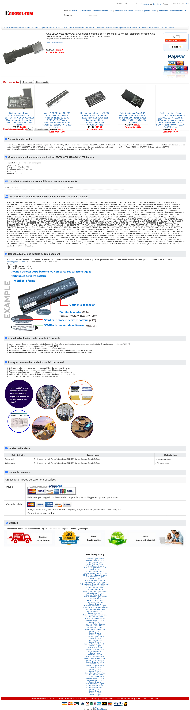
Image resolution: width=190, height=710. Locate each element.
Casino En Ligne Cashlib (95, 649)
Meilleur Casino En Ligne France (95, 573)
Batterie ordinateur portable (21, 28)
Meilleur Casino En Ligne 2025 (95, 582)
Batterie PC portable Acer (81, 11)
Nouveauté (57, 22)
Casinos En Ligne (95, 599)
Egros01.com (101, 709)
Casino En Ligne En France (95, 580)
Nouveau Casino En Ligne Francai (95, 608)
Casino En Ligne (95, 570)
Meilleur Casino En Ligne (95, 560)
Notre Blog (99, 22)
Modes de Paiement (107, 699)
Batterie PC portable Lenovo (145, 11)
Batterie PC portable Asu (102, 11)
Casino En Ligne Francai (95, 559)
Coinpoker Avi (95, 664)
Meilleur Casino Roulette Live (95, 618)
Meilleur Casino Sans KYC (95, 657)
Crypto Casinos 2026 (95, 651)
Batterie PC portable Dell (124, 11)
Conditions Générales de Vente (43, 699)
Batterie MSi (163, 11)
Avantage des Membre (124, 699)
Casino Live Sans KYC (95, 655)
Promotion (86, 22)
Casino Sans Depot (95, 613)
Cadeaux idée (71, 22)
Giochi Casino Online (95, 628)
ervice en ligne (178, 4)
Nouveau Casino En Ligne (95, 595)
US (94, 707)
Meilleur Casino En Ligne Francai (95, 591)
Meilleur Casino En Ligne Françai (95, 597)
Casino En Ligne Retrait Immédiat (95, 615)
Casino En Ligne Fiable (95, 589)
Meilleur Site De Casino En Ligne (95, 575)
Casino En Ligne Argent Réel (95, 609)
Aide (187, 4)
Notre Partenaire (141, 699)
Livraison (94, 699)
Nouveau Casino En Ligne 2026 (95, 644)
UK (96, 707)
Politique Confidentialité (65, 699)
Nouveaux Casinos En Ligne (95, 624)
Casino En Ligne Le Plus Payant (95, 629)
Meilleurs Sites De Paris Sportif (95, 658)
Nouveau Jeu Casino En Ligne (95, 606)
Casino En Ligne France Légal (95, 568)
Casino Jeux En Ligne (95, 611)
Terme (165, 4)
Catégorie (13, 21)
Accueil (31, 22)
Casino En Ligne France (95, 562)
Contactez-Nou (82, 699)
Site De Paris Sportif (95, 602)
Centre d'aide (43, 22)
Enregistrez (157, 4)
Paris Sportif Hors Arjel (95, 600)
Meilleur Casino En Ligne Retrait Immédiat (95, 584)
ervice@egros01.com (16, 262)
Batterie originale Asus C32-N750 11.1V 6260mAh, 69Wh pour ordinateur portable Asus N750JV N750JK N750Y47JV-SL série (133, 118)
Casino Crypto (95, 653)
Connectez (145, 4)
